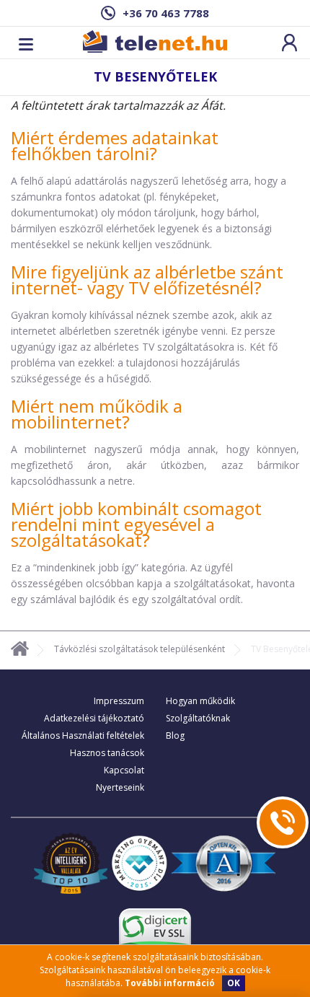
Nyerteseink (120, 787)
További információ (170, 983)
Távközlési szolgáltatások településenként (139, 649)
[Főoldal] (20, 651)
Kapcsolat (124, 770)
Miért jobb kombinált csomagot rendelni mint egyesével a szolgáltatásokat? (136, 524)
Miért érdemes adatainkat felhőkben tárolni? (114, 145)
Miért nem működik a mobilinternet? (96, 414)
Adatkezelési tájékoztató (94, 718)
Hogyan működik (200, 701)
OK (233, 983)
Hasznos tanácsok (107, 753)
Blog (175, 735)
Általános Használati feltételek (83, 735)
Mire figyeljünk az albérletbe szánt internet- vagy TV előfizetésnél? (147, 279)
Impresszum (119, 701)
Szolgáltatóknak (198, 718)
